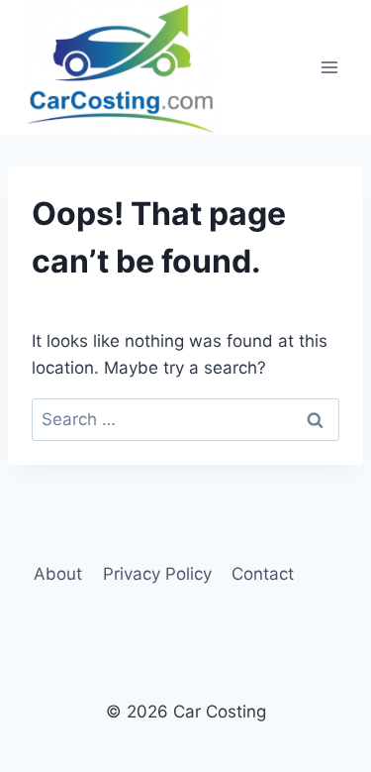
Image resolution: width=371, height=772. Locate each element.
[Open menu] (329, 67)
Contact (263, 574)
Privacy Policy (157, 574)
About (58, 574)
